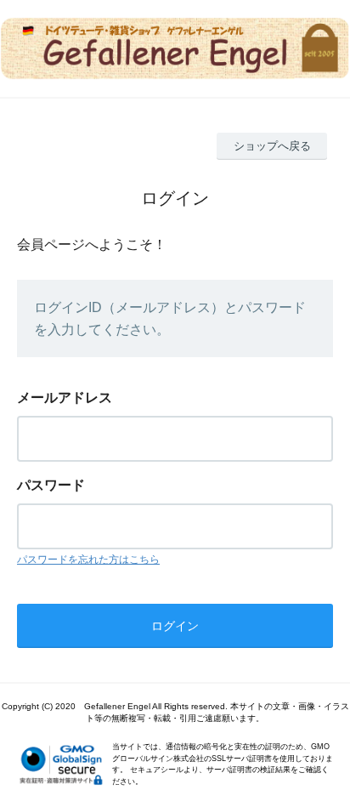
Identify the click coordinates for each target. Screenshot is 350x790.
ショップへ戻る (272, 145)
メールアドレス (64, 397)
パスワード (51, 485)
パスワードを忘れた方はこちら (88, 560)
